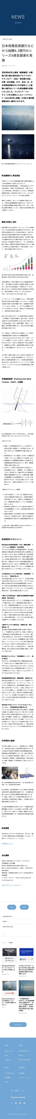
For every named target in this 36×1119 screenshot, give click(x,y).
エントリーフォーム (25, 1077)
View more (18, 1024)
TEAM (7, 1082)
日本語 (16, 1091)
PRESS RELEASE (8, 927)
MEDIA (5, 921)
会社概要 (7, 1077)
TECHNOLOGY (9, 1073)
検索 (3, 934)
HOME (6, 1045)
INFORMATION (7, 916)
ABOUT (7, 1067)
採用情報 (21, 1073)
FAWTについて (9, 1051)
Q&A (6, 1055)
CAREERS (22, 1067)
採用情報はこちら (7, 843)
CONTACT (8, 1060)
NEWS (21, 1045)
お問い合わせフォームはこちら (11, 885)
